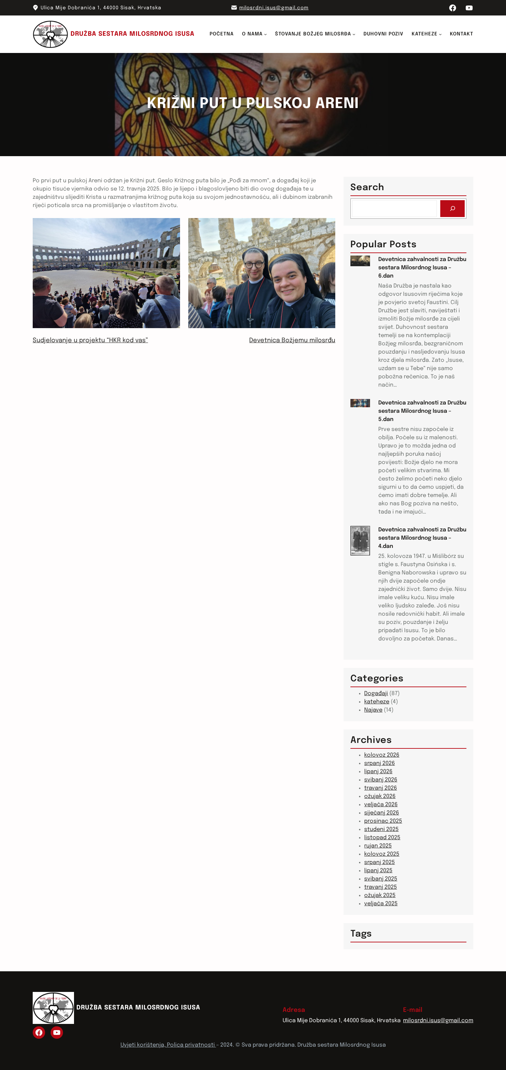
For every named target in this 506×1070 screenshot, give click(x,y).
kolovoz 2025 (381, 854)
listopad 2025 (382, 838)
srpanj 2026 (379, 763)
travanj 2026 (380, 788)
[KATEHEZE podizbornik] (440, 34)
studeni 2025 (381, 829)
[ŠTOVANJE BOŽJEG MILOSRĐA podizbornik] (353, 34)
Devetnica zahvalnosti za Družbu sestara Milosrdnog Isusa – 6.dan (422, 268)
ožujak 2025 (380, 895)
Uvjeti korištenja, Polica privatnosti (168, 1045)
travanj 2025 (380, 887)
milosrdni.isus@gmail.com (273, 8)
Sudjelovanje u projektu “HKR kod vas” (90, 340)
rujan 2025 (378, 846)
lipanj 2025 (378, 871)
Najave (373, 710)
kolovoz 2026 (381, 755)
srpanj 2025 (379, 862)
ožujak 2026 (380, 796)
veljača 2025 (381, 904)
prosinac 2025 (383, 821)
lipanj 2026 (378, 772)
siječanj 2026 (381, 813)
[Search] (452, 208)
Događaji (376, 693)
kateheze (376, 702)
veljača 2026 (381, 805)
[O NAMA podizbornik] (265, 34)
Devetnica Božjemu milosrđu (292, 340)
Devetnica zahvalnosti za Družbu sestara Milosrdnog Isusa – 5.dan (422, 411)
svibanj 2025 (380, 879)
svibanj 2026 (380, 780)
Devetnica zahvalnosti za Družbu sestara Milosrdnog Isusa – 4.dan (422, 538)
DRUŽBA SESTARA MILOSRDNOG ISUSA (132, 34)
